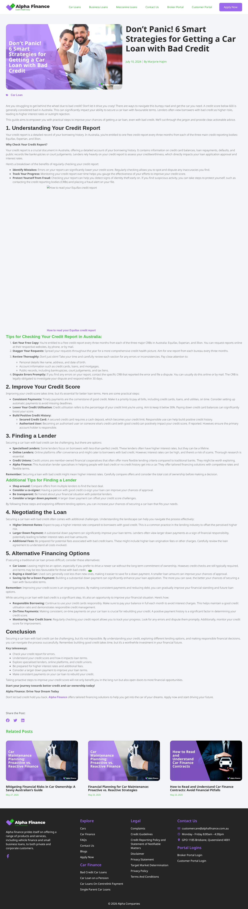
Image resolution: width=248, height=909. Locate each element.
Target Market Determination (149, 865)
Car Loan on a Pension (94, 878)
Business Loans (98, 7)
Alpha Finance (58, 697)
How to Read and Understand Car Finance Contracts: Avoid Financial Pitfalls (201, 788)
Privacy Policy (139, 871)
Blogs (83, 851)
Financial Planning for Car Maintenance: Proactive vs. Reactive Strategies (118, 788)
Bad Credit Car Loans (93, 872)
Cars (83, 828)
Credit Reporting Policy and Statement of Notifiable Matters (148, 844)
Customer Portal (202, 7)
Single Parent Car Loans (95, 889)
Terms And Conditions (145, 876)
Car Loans (75, 7)
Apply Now (87, 857)
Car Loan (17, 95)
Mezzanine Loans (126, 7)
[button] (8, 720)
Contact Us (152, 7)
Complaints (138, 828)
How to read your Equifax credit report (71, 330)
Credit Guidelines (142, 834)
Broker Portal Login (189, 855)
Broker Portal (175, 7)
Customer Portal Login (191, 861)
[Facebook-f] (8, 856)
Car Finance (87, 834)
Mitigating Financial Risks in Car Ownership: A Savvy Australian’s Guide (40, 788)
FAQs (83, 840)
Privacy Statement (142, 859)
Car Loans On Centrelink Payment (101, 884)
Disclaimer (137, 854)
